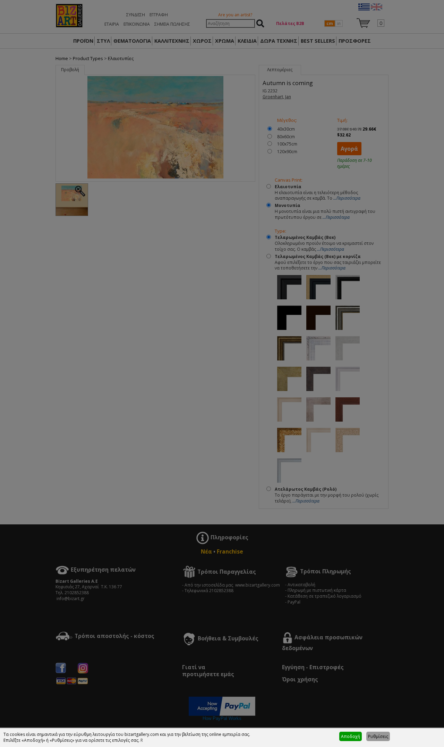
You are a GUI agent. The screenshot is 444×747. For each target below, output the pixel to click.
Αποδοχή (350, 736)
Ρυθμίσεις (378, 736)
